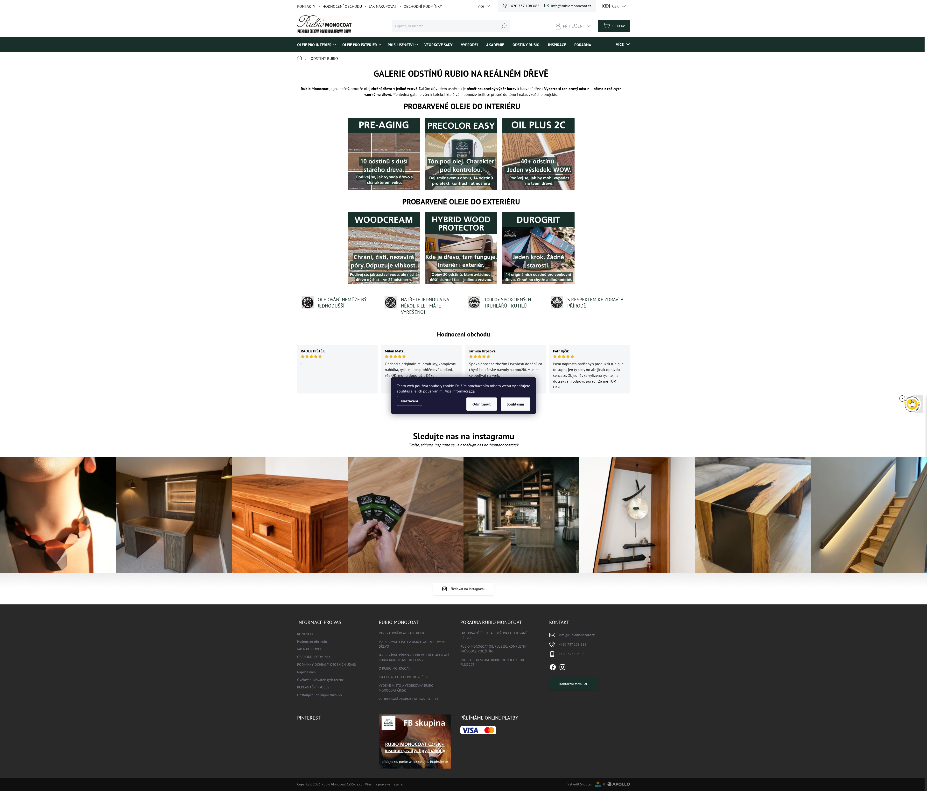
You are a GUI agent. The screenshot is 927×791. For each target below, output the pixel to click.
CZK (615, 6)
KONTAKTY (306, 6)
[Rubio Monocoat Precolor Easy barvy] (461, 154)
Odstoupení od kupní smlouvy (319, 695)
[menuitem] (317, 44)
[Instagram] (562, 666)
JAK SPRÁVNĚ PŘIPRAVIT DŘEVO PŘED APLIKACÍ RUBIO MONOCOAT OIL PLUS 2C (414, 657)
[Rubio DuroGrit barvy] (538, 248)
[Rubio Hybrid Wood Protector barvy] (461, 248)
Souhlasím (515, 403)
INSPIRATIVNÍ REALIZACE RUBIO (402, 633)
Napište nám (306, 672)
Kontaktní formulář (573, 684)
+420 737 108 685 (572, 644)
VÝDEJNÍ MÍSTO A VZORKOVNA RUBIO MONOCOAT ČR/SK (406, 688)
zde (472, 390)
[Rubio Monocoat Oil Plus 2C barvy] (538, 154)
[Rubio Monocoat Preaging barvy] (384, 154)
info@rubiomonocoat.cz (577, 635)
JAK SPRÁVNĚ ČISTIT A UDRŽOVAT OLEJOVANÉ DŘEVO (412, 644)
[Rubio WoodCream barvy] (384, 248)
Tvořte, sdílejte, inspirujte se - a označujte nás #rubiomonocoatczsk (463, 444)
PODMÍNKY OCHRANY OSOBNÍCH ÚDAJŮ (326, 664)
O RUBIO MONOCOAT (394, 668)
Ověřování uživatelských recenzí (320, 680)
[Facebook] (552, 666)
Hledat (504, 26)
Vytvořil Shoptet (580, 784)
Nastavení (409, 400)
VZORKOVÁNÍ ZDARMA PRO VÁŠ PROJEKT (409, 699)
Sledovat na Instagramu (467, 589)
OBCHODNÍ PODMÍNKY (423, 6)
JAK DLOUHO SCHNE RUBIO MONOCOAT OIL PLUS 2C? (492, 662)
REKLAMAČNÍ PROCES (313, 687)
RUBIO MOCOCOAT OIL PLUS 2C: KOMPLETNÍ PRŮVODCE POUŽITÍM (493, 648)
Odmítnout (481, 403)
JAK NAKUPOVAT (382, 6)
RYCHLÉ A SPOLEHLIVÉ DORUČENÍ (403, 677)
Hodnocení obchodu (342, 6)
